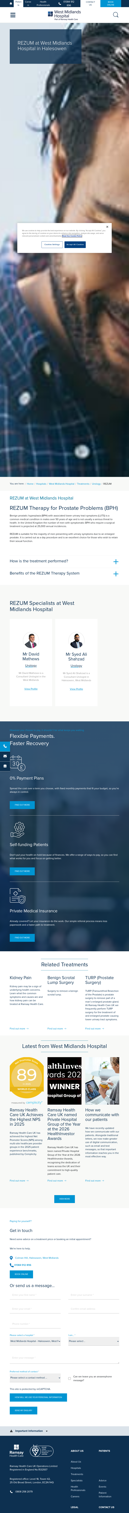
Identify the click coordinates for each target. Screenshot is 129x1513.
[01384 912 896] (5, 746)
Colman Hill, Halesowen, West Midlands (37, 1258)
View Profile (31, 689)
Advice (103, 1480)
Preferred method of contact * (24, 1371)
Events (102, 1486)
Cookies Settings (52, 245)
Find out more (22, 805)
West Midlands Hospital (61, 483)
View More (64, 1199)
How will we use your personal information (38, 1397)
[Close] (107, 226)
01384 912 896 (68, 3)
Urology (96, 483)
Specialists (76, 1480)
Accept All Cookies (75, 245)
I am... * (71, 1335)
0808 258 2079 (24, 1491)
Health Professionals (43, 3)
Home (30, 483)
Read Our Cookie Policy (72, 236)
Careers (28, 3)
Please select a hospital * (22, 1335)
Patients (18, 3)
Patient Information (105, 1494)
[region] (64, 238)
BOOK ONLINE (110, 3)
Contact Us (90, 3)
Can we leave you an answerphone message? (92, 1378)
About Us (76, 1461)
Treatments (83, 483)
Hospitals (41, 483)
